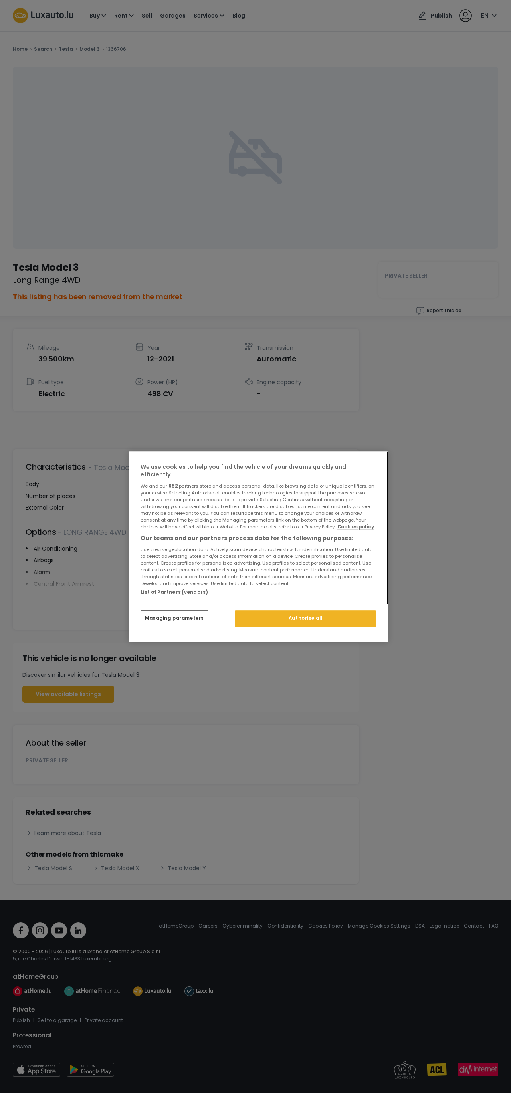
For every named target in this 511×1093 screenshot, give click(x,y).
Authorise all (305, 618)
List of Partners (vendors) (174, 592)
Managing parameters (174, 618)
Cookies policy (355, 527)
